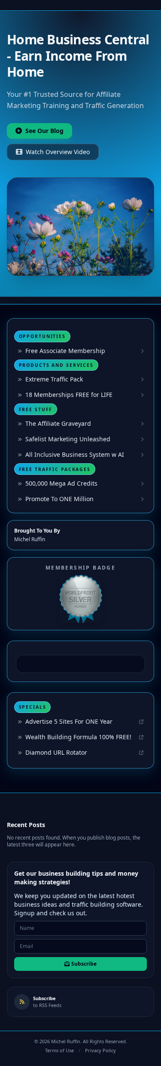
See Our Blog (44, 131)
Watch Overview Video (58, 152)
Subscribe (84, 963)
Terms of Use (59, 1050)
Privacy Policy (100, 1050)
